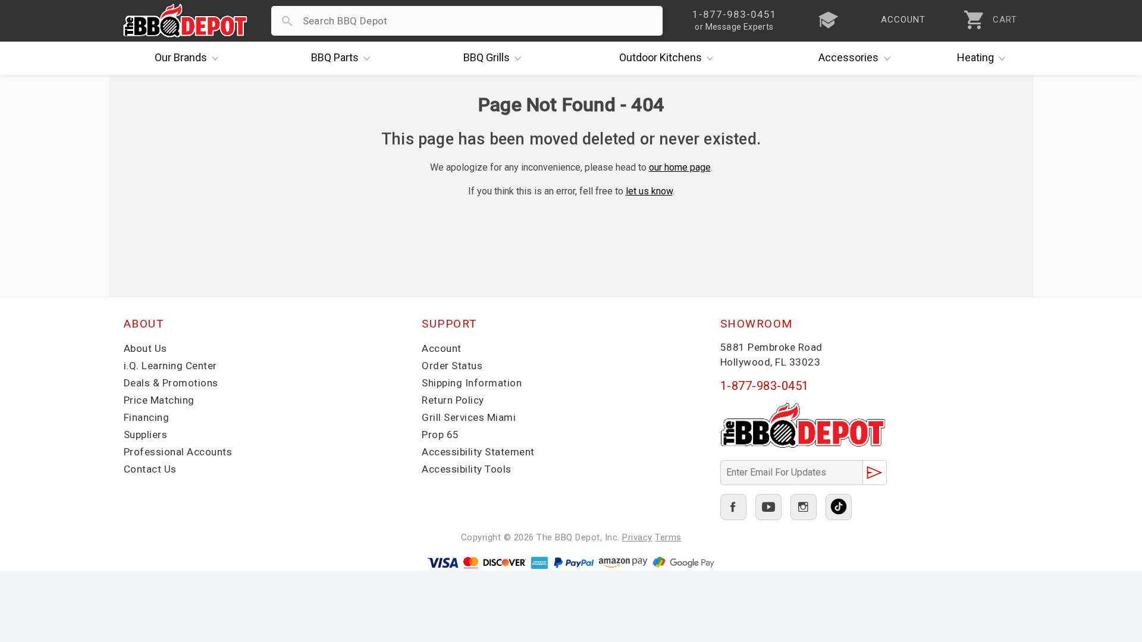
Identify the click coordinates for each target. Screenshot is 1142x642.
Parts (335, 57)
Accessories (848, 57)
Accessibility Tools (467, 469)
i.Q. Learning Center (170, 366)
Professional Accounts (178, 452)
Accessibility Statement (478, 452)
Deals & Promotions (171, 383)
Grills (486, 57)
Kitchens (660, 57)
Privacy (637, 537)
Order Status (452, 366)
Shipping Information (472, 383)
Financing (147, 417)
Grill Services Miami (469, 417)
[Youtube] (768, 507)
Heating (975, 57)
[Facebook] (733, 507)
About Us (145, 348)
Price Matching (159, 400)
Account (442, 348)
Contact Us (150, 469)
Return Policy (453, 400)
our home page (680, 167)
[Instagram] (803, 507)
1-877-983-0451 (764, 386)
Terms (668, 537)
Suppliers (146, 434)
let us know (649, 191)
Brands (181, 57)
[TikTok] (839, 507)
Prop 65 (440, 434)
